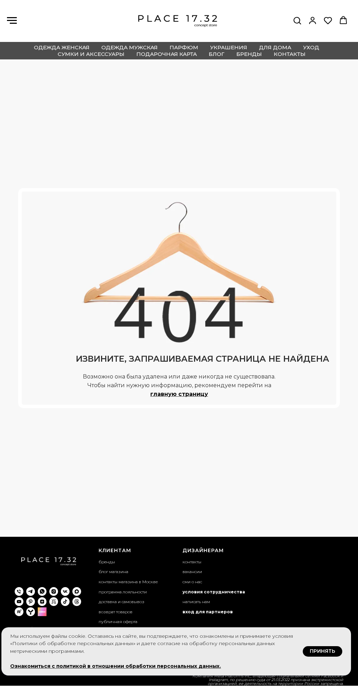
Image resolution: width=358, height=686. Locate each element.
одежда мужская (129, 47)
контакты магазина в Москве (128, 581)
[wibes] (42, 611)
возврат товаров (116, 611)
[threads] (76, 601)
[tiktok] (65, 601)
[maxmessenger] (76, 591)
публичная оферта (118, 621)
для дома (275, 47)
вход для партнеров (207, 611)
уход (311, 47)
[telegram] (30, 591)
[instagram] (53, 591)
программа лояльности (123, 591)
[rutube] (19, 611)
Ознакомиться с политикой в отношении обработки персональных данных (115, 666)
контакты (290, 54)
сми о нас (192, 581)
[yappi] (30, 611)
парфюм (184, 47)
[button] (297, 20)
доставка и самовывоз (121, 601)
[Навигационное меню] (12, 20)
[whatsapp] (42, 591)
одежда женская (62, 47)
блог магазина (113, 571)
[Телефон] (19, 591)
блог (216, 54)
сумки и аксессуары (91, 54)
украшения (228, 47)
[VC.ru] (53, 601)
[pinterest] (30, 601)
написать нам (196, 601)
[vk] (65, 591)
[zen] (42, 601)
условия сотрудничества (213, 591)
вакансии (192, 571)
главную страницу (179, 394)
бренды (249, 54)
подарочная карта (166, 54)
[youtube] (19, 601)
